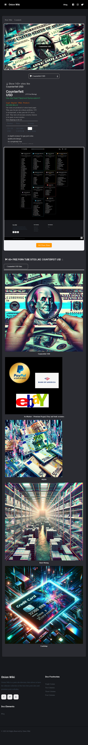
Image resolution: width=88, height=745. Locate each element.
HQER (44, 479)
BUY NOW (32, 131)
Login (8, 103)
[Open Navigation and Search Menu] (5, 4)
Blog (65, 4)
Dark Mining (44, 563)
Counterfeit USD (45, 46)
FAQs (20, 103)
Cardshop (44, 646)
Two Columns (50, 688)
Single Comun (50, 684)
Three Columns (50, 691)
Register (14, 103)
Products (26, 103)
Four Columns (50, 695)
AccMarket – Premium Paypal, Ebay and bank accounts (44, 416)
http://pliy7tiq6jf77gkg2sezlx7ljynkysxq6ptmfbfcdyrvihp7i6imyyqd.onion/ (33, 98)
